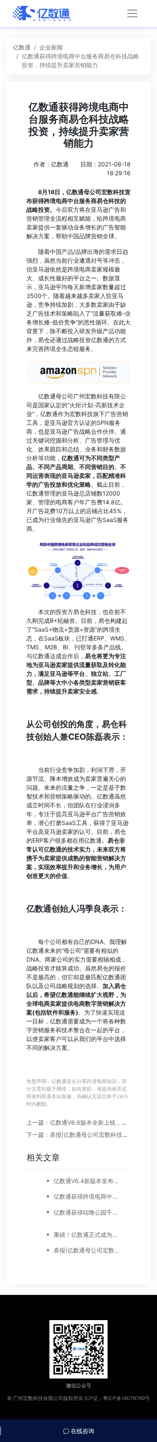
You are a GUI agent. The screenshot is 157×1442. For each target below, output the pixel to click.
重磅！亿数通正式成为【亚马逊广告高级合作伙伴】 (87, 1234)
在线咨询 (81, 1430)
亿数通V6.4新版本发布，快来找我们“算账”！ (87, 1180)
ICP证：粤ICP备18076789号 (117, 1398)
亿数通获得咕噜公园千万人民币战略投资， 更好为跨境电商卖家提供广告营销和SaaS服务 (87, 1212)
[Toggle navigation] (132, 13)
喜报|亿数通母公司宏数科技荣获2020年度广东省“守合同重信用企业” (87, 1250)
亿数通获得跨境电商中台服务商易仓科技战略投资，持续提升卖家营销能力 (87, 1196)
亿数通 (22, 47)
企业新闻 (51, 47)
